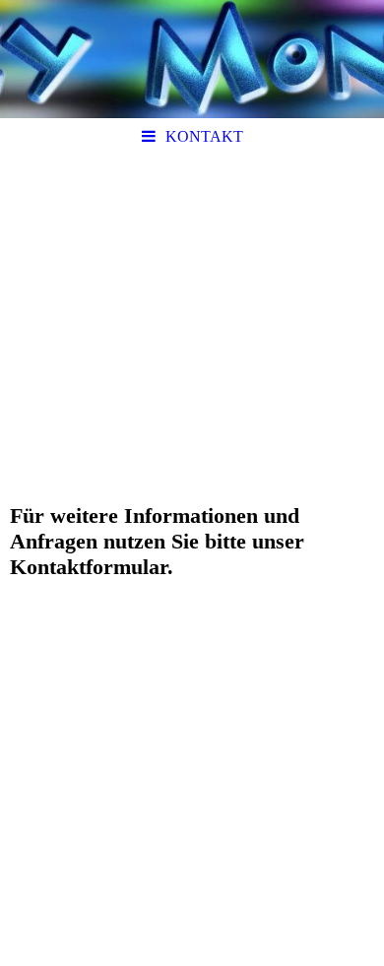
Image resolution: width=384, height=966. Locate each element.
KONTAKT (204, 136)
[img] (192, 59)
